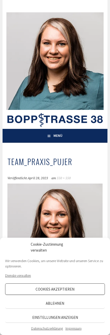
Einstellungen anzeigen (55, 317)
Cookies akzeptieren (55, 289)
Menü (57, 135)
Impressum (73, 328)
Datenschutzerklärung (47, 328)
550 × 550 (64, 178)
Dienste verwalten (18, 275)
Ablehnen (55, 303)
